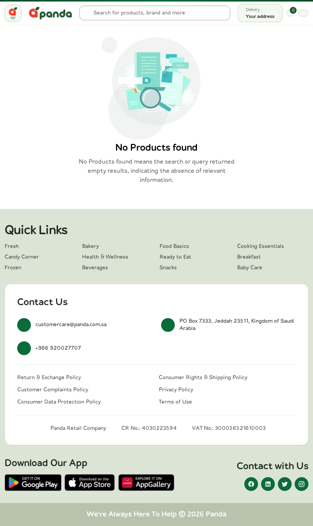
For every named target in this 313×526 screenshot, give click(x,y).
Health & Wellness (105, 257)
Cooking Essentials (260, 246)
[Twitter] (285, 484)
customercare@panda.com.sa (70, 324)
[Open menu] (13, 13)
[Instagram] (301, 484)
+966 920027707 (58, 348)
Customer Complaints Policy (52, 389)
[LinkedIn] (268, 484)
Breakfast (249, 257)
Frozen (13, 267)
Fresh (12, 246)
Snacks (168, 267)
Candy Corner (22, 257)
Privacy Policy (176, 389)
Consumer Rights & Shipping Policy (203, 377)
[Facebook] (251, 484)
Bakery (90, 246)
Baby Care (249, 267)
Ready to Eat (175, 257)
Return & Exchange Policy (49, 377)
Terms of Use (175, 402)
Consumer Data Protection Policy (59, 402)
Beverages (95, 267)
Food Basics (174, 246)
